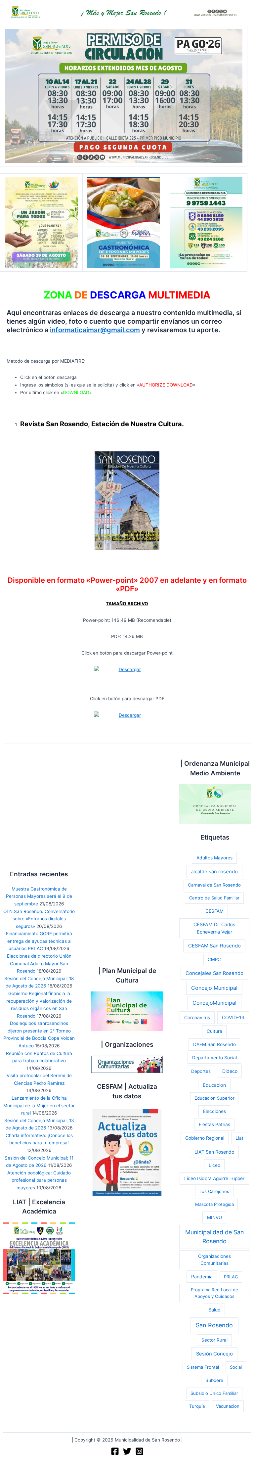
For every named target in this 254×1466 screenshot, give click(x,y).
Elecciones (214, 1111)
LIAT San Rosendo (214, 1152)
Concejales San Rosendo (214, 973)
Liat (239, 1138)
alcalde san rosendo (214, 872)
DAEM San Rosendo (214, 1044)
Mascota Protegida (214, 1204)
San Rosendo (214, 1325)
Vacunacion (227, 1406)
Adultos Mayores (214, 857)
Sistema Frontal (203, 1367)
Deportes (201, 1071)
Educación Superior (214, 1098)
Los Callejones (214, 1191)
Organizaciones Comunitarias (214, 1259)
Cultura (214, 1031)
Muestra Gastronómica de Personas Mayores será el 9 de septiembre (39, 896)
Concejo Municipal (214, 988)
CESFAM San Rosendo (214, 946)
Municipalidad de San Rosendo (214, 1237)
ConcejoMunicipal (214, 1003)
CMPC (214, 959)
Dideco (229, 1071)
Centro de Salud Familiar (214, 897)
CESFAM (214, 911)
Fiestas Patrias (214, 1124)
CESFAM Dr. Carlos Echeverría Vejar (214, 928)
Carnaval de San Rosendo (214, 885)
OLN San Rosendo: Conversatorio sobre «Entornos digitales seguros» (39, 919)
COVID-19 (233, 1017)
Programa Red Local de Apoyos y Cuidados (214, 1293)
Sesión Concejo (214, 1354)
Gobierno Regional (204, 1138)
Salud (214, 1309)
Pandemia (202, 1276)
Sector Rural (214, 1340)
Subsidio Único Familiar (214, 1393)
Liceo (214, 1165)
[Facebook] (115, 1451)
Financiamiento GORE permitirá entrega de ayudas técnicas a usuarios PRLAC (39, 941)
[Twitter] (127, 1451)
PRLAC (231, 1276)
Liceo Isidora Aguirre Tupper (214, 1178)
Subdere (214, 1380)
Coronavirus (197, 1017)
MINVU (214, 1217)
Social (236, 1367)
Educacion (214, 1085)
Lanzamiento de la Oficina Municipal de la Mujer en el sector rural (39, 1105)
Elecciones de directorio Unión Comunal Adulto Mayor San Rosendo (39, 963)
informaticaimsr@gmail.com (95, 330)
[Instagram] (139, 1451)
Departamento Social (214, 1057)
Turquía (197, 1406)
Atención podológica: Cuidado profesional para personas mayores (39, 1180)
